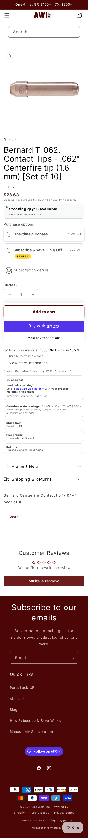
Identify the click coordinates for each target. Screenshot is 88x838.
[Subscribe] (72, 658)
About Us (18, 698)
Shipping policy (60, 820)
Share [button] (14, 517)
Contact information (46, 827)
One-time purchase (30, 234)
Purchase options (19, 224)
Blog (13, 709)
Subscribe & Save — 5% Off (38, 253)
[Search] (74, 31)
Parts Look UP (22, 688)
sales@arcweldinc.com (29, 388)
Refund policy (39, 812)
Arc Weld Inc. (41, 807)
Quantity (10, 285)
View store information (28, 363)
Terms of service (32, 820)
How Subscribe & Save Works (35, 720)
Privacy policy (64, 812)
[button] (6, 15)
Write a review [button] (44, 581)
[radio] (9, 234)
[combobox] (44, 31)
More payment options (44, 338)
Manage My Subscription (31, 731)
